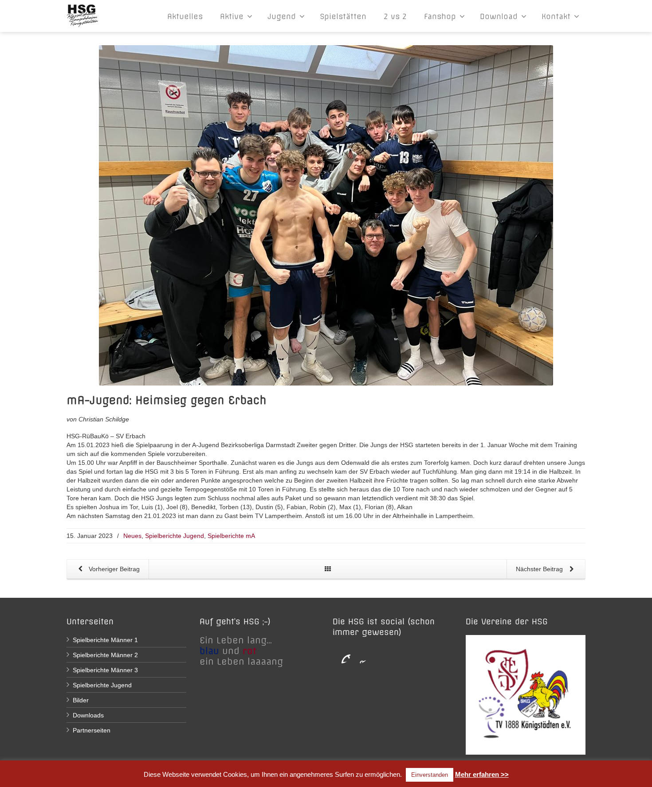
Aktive (232, 16)
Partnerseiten (91, 730)
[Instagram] (359, 654)
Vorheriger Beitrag (113, 569)
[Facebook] (341, 654)
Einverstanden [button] (429, 774)
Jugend (281, 16)
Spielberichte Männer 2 (105, 654)
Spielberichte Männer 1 (105, 639)
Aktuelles (185, 16)
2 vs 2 (395, 16)
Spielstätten (343, 16)
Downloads (88, 715)
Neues (132, 535)
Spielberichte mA (231, 535)
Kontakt (556, 16)
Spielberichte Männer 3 (105, 670)
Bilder (81, 700)
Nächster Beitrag (540, 569)
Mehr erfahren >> (482, 774)
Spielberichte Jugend (174, 535)
